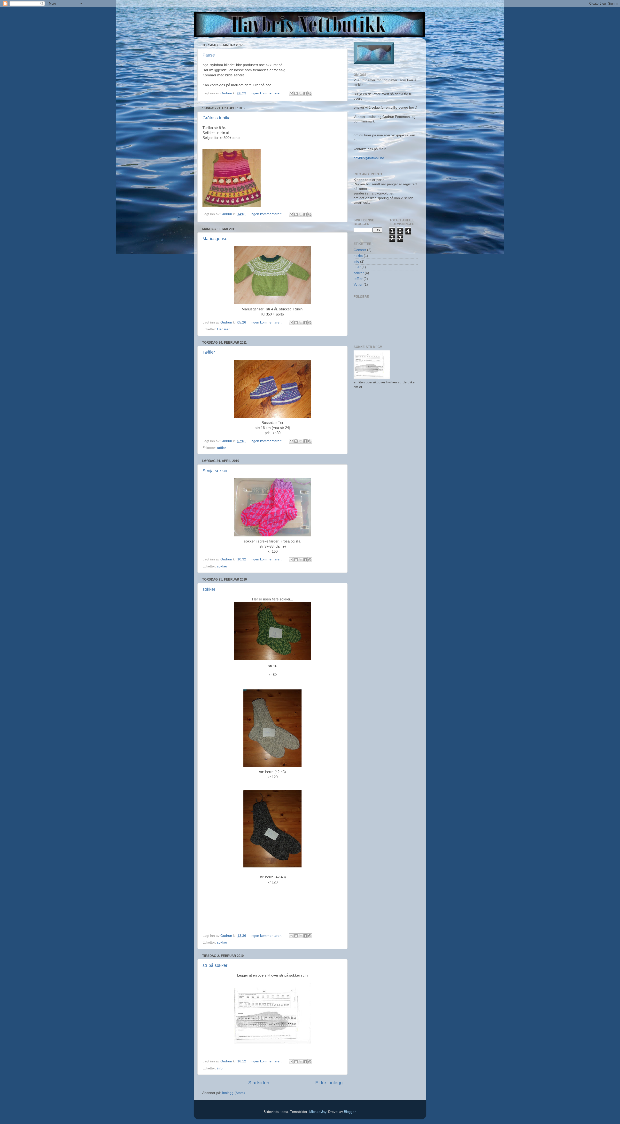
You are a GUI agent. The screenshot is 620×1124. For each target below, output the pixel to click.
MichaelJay (317, 1112)
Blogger (350, 1112)
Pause (208, 55)
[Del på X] (300, 93)
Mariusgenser (215, 238)
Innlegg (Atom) (233, 1093)
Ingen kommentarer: (266, 93)
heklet (358, 256)
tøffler (221, 448)
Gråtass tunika (216, 117)
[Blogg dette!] (296, 93)
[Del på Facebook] (305, 93)
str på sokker (214, 965)
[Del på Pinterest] (309, 93)
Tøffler (208, 352)
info (220, 1068)
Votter (358, 284)
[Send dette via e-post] (291, 93)
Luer (357, 267)
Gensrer (223, 329)
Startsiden (258, 1082)
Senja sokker (215, 470)
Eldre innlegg (329, 1082)
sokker (222, 566)
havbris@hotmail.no (369, 158)
